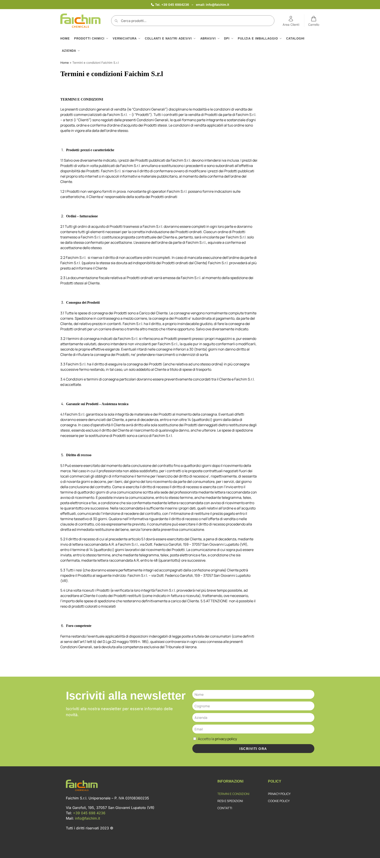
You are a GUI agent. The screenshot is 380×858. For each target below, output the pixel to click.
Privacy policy (279, 794)
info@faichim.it (217, 4)
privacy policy (226, 738)
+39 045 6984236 (175, 4)
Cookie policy (279, 801)
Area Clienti (291, 24)
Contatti (224, 808)
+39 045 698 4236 (89, 813)
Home (64, 62)
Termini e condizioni (233, 794)
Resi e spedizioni (230, 801)
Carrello (313, 24)
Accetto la (217, 738)
